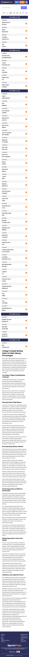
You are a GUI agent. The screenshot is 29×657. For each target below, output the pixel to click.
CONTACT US (23, 641)
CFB (7, 12)
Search (23, 7)
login (16, 2)
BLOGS (22, 639)
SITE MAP (3, 641)
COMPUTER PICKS (24, 636)
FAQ (2, 636)
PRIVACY (2, 639)
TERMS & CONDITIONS (5, 640)
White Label (23, 640)
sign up (22, 2)
